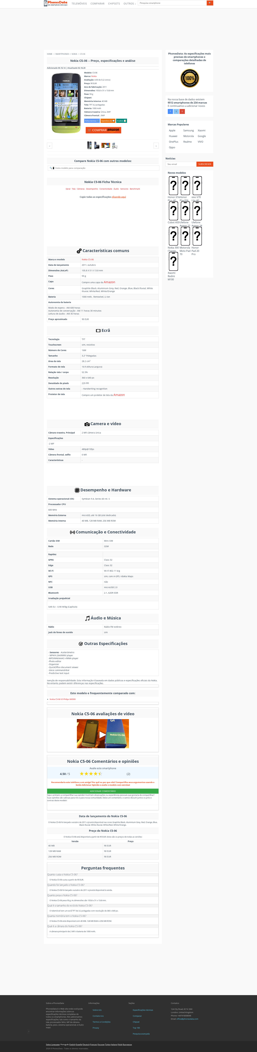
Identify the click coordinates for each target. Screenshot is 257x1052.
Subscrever (204, 164)
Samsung (188, 130)
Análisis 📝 (121, 120)
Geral (68, 188)
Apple (172, 130)
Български (127, 1044)
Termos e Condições (102, 1022)
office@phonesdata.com (187, 1019)
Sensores (124, 188)
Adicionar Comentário (103, 791)
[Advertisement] (128, 29)
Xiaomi (201, 130)
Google (202, 136)
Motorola (188, 136)
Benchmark (135, 188)
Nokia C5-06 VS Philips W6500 (63, 699)
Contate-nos (98, 1016)
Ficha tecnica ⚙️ (92, 120)
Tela (73, 188)
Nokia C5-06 (88, 259)
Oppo (172, 147)
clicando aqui (119, 196)
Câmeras (81, 188)
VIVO (200, 141)
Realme (187, 141)
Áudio (116, 188)
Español (79, 1044)
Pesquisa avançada (141, 1033)
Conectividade (105, 188)
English (72, 1044)
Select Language (53, 1044)
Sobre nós (97, 1010)
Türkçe (108, 1044)
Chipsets (114, 3)
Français (93, 1044)
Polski (120, 1044)
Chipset (136, 1022)
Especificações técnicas (143, 1010)
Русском (101, 1044)
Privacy (96, 1027)
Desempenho (92, 188)
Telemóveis (79, 3)
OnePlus (173, 141)
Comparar (98, 3)
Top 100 (136, 1027)
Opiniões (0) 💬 (108, 120)
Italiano (114, 1044)
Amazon (109, 282)
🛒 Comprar (97, 130)
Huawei (173, 136)
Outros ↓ (130, 3)
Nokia (94, 76)
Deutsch (86, 1044)
